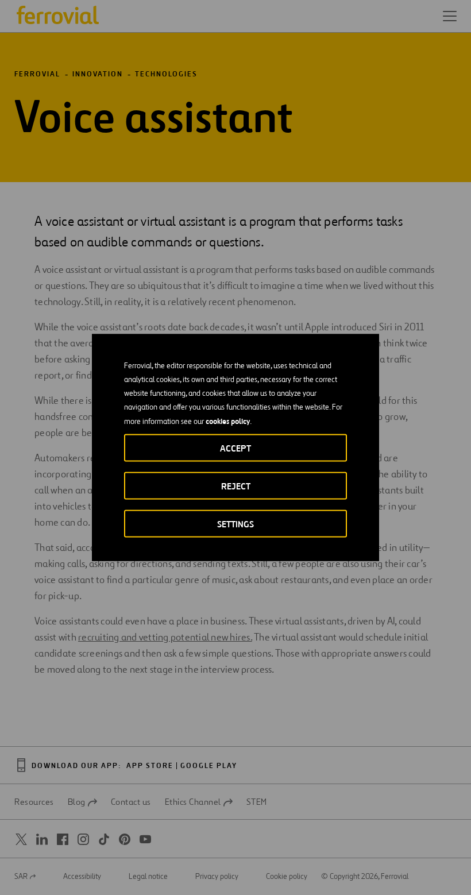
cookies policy (228, 421)
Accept (235, 448)
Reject (235, 486)
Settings (235, 524)
